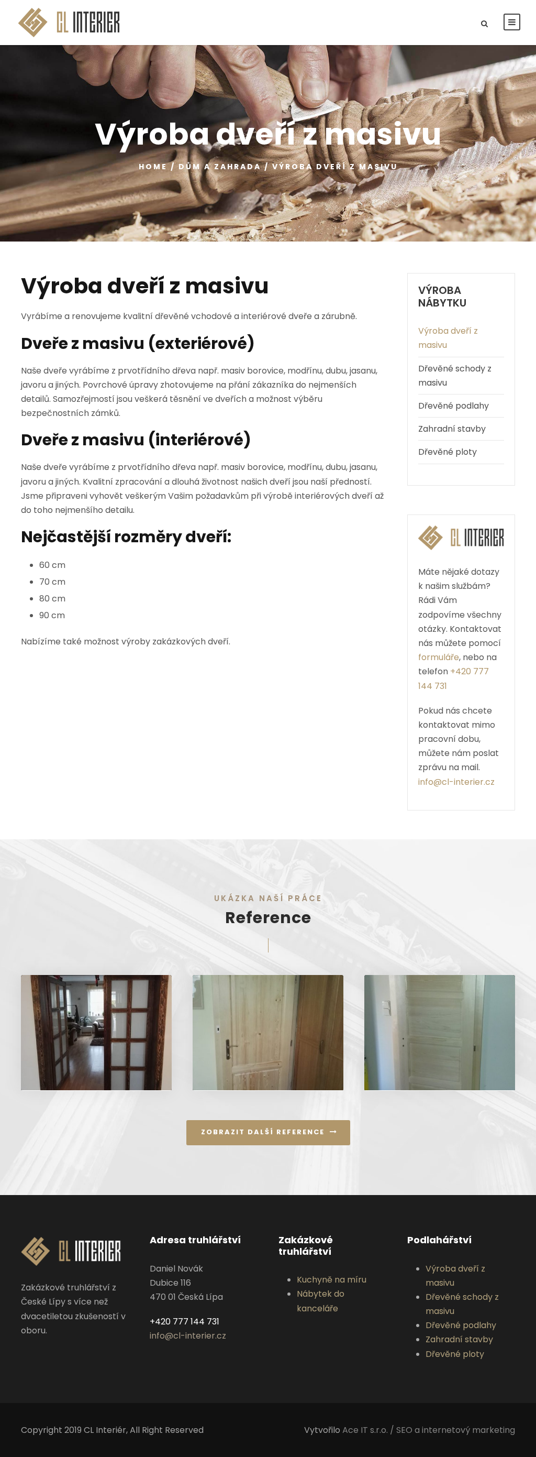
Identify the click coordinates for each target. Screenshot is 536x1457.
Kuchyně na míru (331, 1280)
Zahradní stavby (452, 429)
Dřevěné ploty (447, 452)
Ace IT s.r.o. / (369, 1430)
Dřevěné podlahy (453, 406)
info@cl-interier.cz (456, 782)
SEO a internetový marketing (455, 1430)
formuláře (438, 657)
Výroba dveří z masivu (448, 338)
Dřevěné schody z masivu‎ (455, 376)
